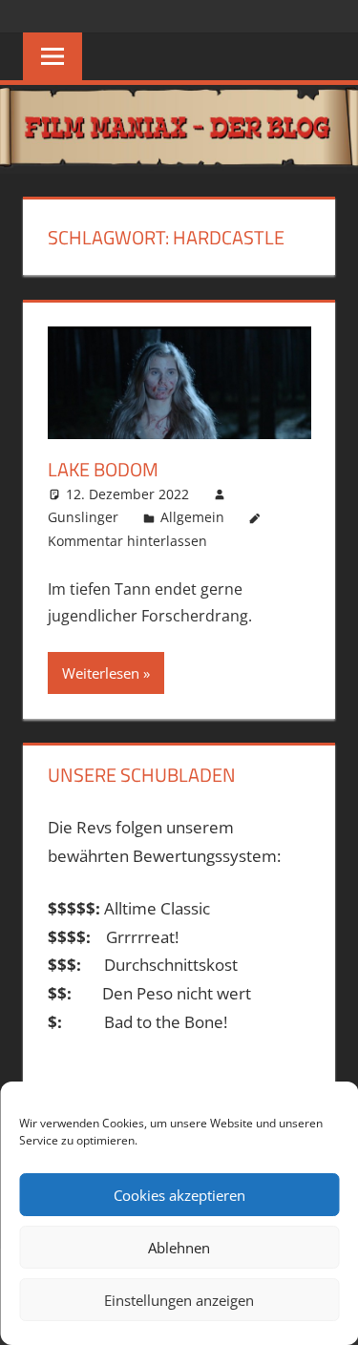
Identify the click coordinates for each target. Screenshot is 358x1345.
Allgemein (192, 517)
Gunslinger (83, 517)
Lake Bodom (103, 469)
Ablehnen (179, 1247)
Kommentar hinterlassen (127, 541)
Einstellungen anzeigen (179, 1300)
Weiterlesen (100, 673)
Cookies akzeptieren (179, 1195)
